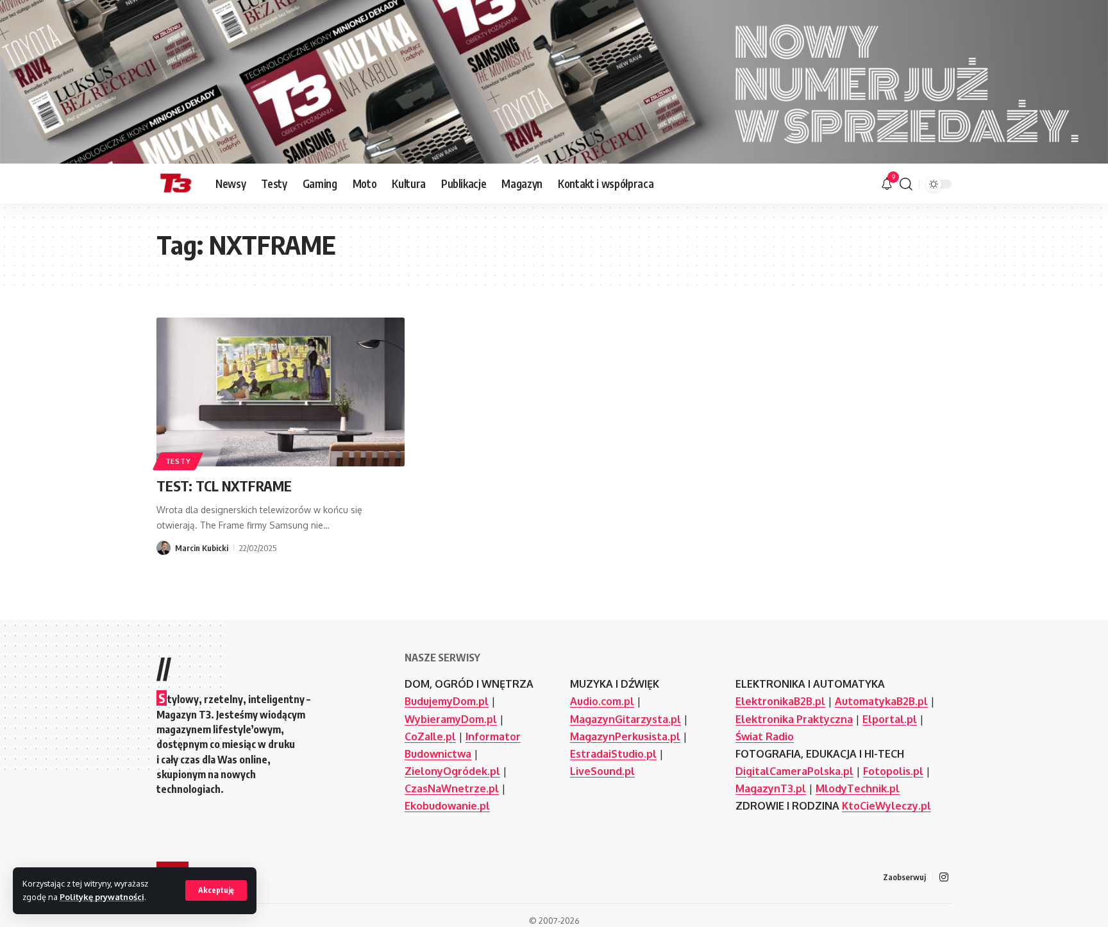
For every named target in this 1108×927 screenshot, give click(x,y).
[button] (216, 890)
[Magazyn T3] (175, 184)
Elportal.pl (889, 719)
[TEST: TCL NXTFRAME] (280, 392)
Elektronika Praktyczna (794, 719)
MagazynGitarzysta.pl (625, 719)
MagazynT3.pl (770, 788)
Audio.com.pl (602, 701)
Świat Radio (764, 736)
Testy (178, 461)
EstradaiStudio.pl (613, 753)
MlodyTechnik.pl (858, 788)
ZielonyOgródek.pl (452, 771)
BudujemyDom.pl (447, 701)
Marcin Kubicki (201, 548)
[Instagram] (944, 877)
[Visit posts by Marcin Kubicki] (163, 548)
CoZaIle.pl (430, 736)
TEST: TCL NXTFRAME (224, 486)
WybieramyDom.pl (451, 719)
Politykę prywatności (102, 897)
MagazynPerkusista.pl (625, 736)
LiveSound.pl (602, 771)
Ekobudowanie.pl (447, 805)
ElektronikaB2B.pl (780, 701)
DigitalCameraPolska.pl (794, 771)
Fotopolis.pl (893, 771)
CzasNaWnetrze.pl (452, 788)
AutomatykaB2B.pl (881, 701)
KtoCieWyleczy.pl (886, 805)
